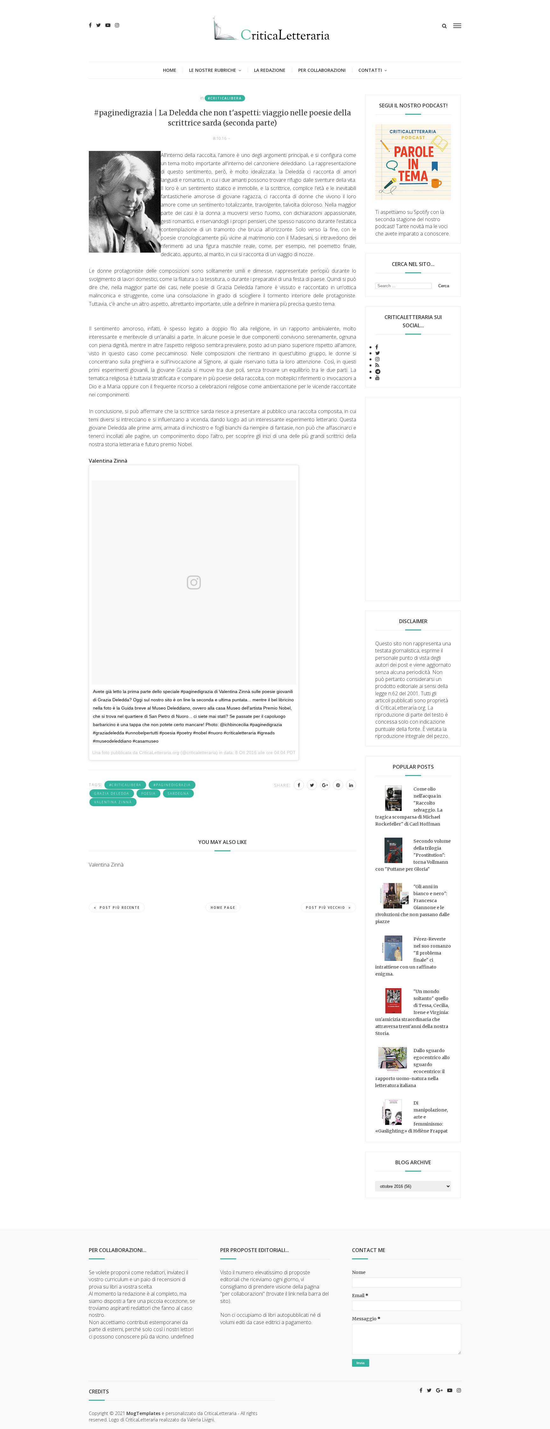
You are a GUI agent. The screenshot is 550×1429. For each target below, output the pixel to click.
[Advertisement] (413, 499)
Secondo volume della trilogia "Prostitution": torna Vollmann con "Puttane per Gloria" (413, 855)
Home (169, 70)
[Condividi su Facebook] (299, 785)
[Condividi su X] (312, 785)
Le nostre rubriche (212, 70)
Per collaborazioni (322, 70)
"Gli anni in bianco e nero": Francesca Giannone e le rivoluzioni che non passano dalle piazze (412, 904)
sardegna (178, 793)
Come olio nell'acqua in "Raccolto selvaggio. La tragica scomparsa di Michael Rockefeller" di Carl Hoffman (408, 806)
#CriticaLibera (225, 98)
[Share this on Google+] (325, 785)
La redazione (270, 70)
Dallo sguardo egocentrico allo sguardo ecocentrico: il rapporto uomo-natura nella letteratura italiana (412, 1068)
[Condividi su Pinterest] (338, 785)
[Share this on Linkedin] (351, 785)
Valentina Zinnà (113, 802)
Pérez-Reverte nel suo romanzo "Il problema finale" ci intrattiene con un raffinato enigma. (413, 956)
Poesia (148, 793)
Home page (223, 907)
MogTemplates (143, 1413)
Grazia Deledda (111, 793)
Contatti (370, 70)
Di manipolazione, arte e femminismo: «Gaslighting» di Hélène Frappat (411, 1117)
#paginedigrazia (172, 785)
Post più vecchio (325, 907)
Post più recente (120, 907)
